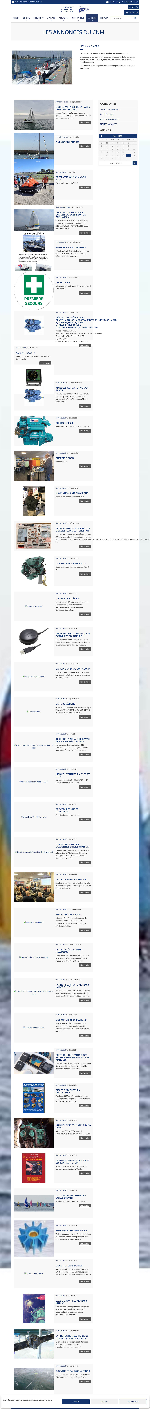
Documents (39, 18)
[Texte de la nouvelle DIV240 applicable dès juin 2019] (34, 740)
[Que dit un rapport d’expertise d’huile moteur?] (34, 845)
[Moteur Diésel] (34, 433)
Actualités (63, 18)
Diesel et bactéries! (67, 598)
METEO (132, 7)
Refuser (104, 1402)
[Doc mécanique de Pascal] (34, 571)
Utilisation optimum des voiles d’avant (71, 1196)
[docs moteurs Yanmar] (33, 1266)
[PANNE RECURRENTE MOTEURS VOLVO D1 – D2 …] (34, 986)
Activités (51, 18)
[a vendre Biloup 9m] (34, 151)
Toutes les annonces (110, 110)
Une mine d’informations (71, 1019)
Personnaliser (133, 1402)
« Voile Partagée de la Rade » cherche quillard (73, 108)
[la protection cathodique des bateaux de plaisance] (34, 1344)
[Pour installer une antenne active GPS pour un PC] (34, 641)
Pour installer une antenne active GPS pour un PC (73, 634)
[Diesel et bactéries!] (33, 599)
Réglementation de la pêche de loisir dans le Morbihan (73, 529)
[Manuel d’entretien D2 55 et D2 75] (33, 775)
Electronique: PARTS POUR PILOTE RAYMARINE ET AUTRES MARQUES (72, 1057)
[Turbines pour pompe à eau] (34, 1240)
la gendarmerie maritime (71, 879)
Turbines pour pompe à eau (72, 1230)
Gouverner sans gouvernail (73, 1370)
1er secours (63, 282)
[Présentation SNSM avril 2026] (34, 190)
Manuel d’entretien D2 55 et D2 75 (73, 775)
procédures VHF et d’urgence (67, 810)
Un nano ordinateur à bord (73, 668)
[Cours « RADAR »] (34, 379)
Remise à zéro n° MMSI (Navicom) (69, 950)
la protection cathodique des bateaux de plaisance (72, 1337)
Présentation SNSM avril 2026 (71, 178)
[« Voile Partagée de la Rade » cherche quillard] (34, 115)
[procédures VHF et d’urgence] (33, 810)
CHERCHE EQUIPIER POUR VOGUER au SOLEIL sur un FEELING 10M (71, 214)
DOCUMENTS (130, 13)
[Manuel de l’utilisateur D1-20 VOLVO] (34, 1133)
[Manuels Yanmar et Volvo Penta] (34, 393)
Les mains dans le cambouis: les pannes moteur (73, 1161)
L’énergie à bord (65, 703)
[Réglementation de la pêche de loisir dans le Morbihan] (33, 535)
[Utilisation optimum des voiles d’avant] (34, 1200)
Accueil (16, 18)
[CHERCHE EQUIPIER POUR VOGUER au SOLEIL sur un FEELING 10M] (34, 220)
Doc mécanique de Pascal (71, 563)
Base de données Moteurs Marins (72, 1302)
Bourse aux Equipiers (63, 207)
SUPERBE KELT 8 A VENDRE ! (71, 247)
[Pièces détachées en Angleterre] (34, 1098)
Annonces (92, 18)
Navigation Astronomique (72, 493)
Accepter (75, 1402)
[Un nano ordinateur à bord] (34, 670)
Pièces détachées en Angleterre (68, 1091)
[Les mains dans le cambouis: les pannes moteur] (34, 1168)
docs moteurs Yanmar (69, 1265)
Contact (104, 18)
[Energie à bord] (34, 466)
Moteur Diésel (64, 422)
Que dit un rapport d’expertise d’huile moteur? (72, 845)
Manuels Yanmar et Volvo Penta (72, 389)
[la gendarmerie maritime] (34, 887)
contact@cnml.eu (113, 2)
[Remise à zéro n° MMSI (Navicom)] (33, 950)
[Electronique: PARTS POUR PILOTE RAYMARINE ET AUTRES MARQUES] (34, 1063)
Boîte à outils (61, 172)
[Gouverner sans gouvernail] (34, 1379)
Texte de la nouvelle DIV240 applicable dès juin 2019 (73, 740)
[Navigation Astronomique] (34, 501)
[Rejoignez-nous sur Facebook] (13, 2)
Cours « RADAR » (25, 352)
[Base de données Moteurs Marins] (34, 1308)
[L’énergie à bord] (34, 705)
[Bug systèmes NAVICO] (34, 915)
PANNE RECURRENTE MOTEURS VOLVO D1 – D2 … (73, 986)
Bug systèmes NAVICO (68, 914)
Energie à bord (65, 458)
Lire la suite (84, 122)
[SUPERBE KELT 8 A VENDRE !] (34, 259)
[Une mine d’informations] (33, 1021)
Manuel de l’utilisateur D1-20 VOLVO (73, 1126)
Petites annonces (62, 102)
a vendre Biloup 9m (67, 142)
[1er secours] (34, 293)
